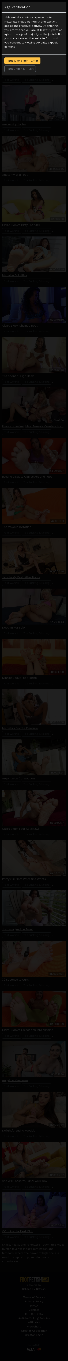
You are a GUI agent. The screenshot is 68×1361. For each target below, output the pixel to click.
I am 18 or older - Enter (22, 60)
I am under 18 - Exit (20, 68)
